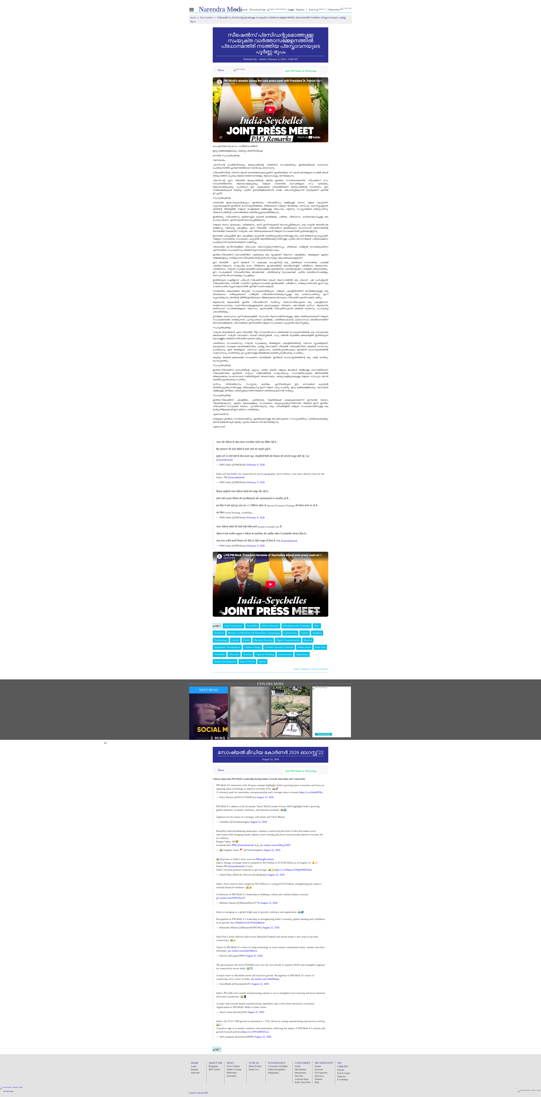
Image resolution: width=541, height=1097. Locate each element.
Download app (8, 1091)
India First (320, 647)
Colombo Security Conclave (279, 647)
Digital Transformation (288, 640)
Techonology (220, 640)
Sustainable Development (227, 647)
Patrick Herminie (270, 625)
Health (246, 640)
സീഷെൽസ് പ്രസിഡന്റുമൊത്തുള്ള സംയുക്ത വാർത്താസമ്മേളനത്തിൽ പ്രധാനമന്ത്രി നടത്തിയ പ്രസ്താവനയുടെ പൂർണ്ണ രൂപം (270, 43)
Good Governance (233, 625)
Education (234, 654)
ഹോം (193, 17)
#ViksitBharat (257, 922)
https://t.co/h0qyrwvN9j (286, 869)
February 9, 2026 (256, 464)
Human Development (225, 661)
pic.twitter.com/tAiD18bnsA (242, 950)
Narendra (220, 9)
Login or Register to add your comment (310, 669)
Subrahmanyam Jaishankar (296, 625)
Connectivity (290, 632)
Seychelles (252, 625)
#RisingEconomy (265, 859)
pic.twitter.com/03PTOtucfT (230, 898)
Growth (235, 640)
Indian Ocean (304, 647)
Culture (304, 632)
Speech (262, 661)
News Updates (207, 17)
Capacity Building (265, 654)
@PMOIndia (305, 869)
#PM (234, 845)
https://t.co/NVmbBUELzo (255, 1031)
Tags (216, 625)
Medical (308, 640)
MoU (317, 625)
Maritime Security (263, 640)
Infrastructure (285, 654)
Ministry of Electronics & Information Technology (254, 632)
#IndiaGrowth (243, 922)
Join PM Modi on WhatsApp (301, 70)
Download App (324, 734)
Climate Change (252, 647)
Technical (219, 632)
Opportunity (302, 654)
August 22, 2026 (265, 797)
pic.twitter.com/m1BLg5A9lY (275, 845)
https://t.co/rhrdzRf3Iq (310, 792)
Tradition (317, 632)
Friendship (219, 654)
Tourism (247, 654)
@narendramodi (224, 459)
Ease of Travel (247, 661)
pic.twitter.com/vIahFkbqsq (265, 979)
